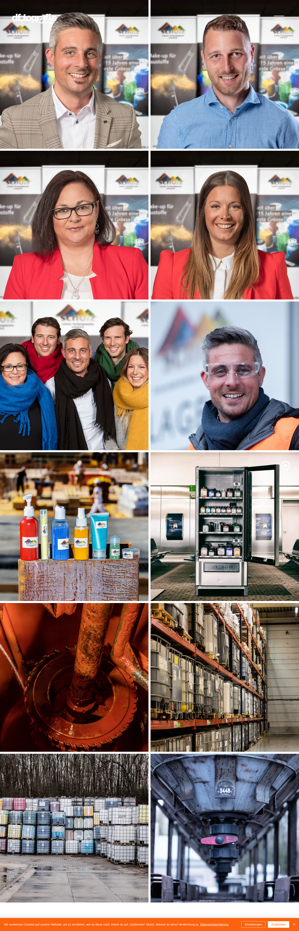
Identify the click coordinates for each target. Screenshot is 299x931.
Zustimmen (278, 924)
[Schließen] (294, 924)
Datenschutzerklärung (214, 924)
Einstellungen (253, 924)
